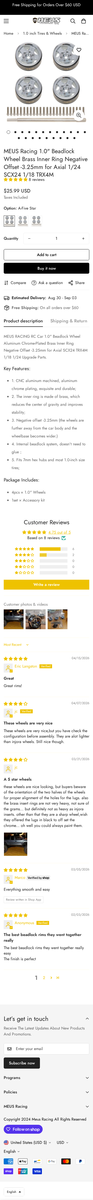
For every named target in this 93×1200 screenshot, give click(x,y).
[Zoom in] (78, 115)
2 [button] (44, 978)
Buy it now (46, 268)
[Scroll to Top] (84, 1174)
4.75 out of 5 (59, 532)
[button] (83, 21)
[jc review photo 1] (16, 844)
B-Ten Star (23, 221)
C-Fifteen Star (36, 221)
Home (8, 33)
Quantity (11, 238)
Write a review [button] (46, 584)
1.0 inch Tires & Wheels (42, 33)
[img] (16, 659)
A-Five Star (9, 221)
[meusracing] (46, 21)
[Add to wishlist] (78, 50)
